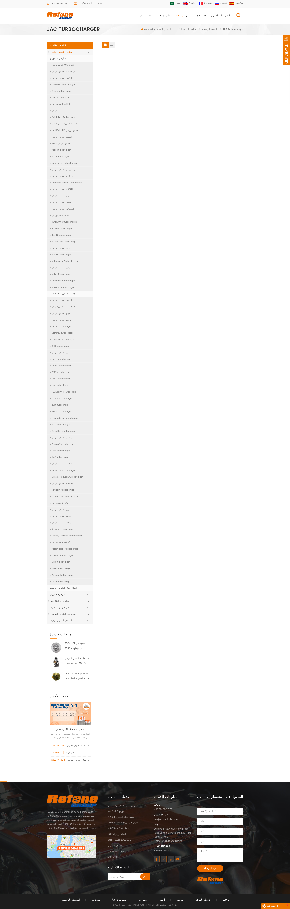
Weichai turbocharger (62, 555)
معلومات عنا (165, 16)
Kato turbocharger (61, 450)
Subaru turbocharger (62, 228)
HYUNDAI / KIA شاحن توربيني (65, 130)
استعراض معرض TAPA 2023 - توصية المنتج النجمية (90, 745)
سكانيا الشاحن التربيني (61, 522)
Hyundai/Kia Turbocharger (65, 392)
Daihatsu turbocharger (63, 333)
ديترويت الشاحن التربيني (62, 320)
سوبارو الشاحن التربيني (62, 516)
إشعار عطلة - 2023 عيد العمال (70, 729)
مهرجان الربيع (72, 752)
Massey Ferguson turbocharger (67, 477)
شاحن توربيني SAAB (60, 215)
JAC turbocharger (60, 156)
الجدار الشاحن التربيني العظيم (64, 123)
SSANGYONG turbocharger (64, 222)
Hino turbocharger (61, 385)
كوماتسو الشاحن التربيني (62, 437)
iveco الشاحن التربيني (61, 143)
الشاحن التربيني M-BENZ (62, 176)
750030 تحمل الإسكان (118, 828)
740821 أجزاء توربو (117, 834)
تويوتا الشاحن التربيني (61, 248)
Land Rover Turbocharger (64, 163)
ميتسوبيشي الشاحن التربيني (64, 169)
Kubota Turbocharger (62, 444)
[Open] (286, 50)
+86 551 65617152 (59, 3)
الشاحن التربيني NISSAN (62, 189)
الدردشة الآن (272, 906)
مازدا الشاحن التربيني (61, 267)
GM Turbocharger (60, 372)
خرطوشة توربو (58, 594)
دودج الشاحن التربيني (61, 313)
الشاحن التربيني (115, 845)
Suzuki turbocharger (61, 235)
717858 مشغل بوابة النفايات (121, 817)
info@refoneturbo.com (90, 3)
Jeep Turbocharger (61, 150)
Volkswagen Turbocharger (65, 261)
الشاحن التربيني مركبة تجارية (157, 29)
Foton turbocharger (61, 365)
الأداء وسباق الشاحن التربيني (63, 588)
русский (223, 3)
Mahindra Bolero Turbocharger (67, 182)
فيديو (197, 16)
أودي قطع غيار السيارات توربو (121, 806)
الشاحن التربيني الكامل (186, 29)
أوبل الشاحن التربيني (60, 195)
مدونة (180, 900)
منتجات (179, 16)
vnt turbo (113, 857)
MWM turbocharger (61, 568)
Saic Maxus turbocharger (64, 241)
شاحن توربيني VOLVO (61, 542)
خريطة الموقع (203, 900)
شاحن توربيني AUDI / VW (63, 65)
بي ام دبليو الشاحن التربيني (63, 71)
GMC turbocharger (61, 378)
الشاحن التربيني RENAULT (63, 209)
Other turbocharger (61, 581)
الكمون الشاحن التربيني (62, 78)
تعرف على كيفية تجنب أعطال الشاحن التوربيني (87, 760)
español (239, 3)
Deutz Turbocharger (61, 326)
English (192, 3)
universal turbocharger (63, 287)
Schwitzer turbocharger (63, 529)
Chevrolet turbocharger (63, 84)
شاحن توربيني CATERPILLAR (64, 306)
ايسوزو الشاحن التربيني (62, 137)
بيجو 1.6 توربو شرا (116, 851)
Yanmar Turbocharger (63, 575)
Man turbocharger (61, 562)
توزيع (188, 16)
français (208, 3)
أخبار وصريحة (211, 16)
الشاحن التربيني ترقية (61, 620)
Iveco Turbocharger (61, 411)
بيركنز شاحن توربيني (60, 503)
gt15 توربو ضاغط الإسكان (120, 840)
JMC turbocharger (61, 457)
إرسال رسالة (210, 868)
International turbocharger (65, 418)
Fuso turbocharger (61, 359)
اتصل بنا (225, 16)
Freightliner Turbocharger (64, 117)
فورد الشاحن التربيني (61, 110)
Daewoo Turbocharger (63, 339)
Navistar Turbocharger (63, 490)
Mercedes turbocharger (63, 280)
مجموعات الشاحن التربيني (63, 614)
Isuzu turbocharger (61, 405)
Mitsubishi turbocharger (63, 470)
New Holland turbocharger (65, 496)
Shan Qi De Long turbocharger (67, 535)
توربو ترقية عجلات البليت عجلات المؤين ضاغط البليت (77, 676)
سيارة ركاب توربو (58, 58)
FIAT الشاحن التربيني (61, 104)
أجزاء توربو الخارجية (60, 601)
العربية (178, 3)
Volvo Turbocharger (61, 274)
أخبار (162, 900)
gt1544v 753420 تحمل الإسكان (123, 823)
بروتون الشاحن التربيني (61, 202)
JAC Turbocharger (61, 424)
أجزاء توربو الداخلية (60, 607)
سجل (145, 876)
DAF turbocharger (60, 97)
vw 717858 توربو (116, 811)
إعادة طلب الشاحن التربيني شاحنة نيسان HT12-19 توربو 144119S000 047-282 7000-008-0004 (77, 661)
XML (226, 900)
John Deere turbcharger (63, 431)
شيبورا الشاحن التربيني (61, 509)
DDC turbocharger (60, 346)
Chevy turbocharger (62, 91)
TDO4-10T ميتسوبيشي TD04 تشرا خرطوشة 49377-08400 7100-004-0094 (76, 646)
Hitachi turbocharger (62, 398)
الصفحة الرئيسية (146, 16)
